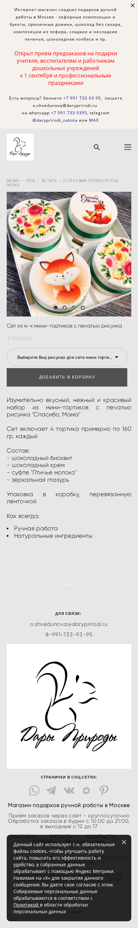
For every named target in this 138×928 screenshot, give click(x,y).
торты (30, 180)
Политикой (26, 905)
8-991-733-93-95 (69, 634)
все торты (49, 180)
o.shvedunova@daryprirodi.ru (69, 624)
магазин (13, 180)
